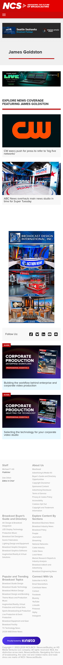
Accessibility (37, 500)
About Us (38, 465)
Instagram (36, 615)
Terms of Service (39, 493)
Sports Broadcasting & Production (16, 610)
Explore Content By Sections (44, 517)
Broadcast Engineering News (44, 571)
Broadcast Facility (9, 624)
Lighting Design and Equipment (15, 543)
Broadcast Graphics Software (14, 550)
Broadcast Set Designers (12, 536)
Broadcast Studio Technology (14, 587)
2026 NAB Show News (12, 631)
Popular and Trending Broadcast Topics (15, 578)
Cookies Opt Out (39, 504)
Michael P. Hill (8, 469)
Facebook (36, 594)
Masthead (36, 469)
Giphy (34, 612)
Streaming (36, 540)
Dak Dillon (6, 477)
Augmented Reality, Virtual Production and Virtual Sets (14, 606)
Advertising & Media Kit (42, 472)
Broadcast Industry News (42, 526)
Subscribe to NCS (39, 580)
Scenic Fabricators (10, 540)
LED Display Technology (12, 529)
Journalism (37, 536)
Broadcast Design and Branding (15, 594)
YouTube (35, 601)
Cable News (37, 551)
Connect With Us (42, 576)
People (35, 533)
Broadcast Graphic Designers (14, 547)
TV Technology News (11, 628)
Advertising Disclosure (41, 489)
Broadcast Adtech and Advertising (41, 566)
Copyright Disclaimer (41, 482)
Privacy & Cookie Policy (42, 497)
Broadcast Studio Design (12, 583)
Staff (5, 465)
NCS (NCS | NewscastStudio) (39, 647)
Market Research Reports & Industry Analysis (44, 560)
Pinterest (36, 608)
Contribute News (39, 587)
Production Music (9, 532)
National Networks (40, 544)
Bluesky (35, 598)
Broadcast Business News (43, 522)
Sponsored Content (40, 486)
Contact (35, 591)
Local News (37, 554)
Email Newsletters (40, 583)
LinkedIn (36, 605)
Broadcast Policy (39, 529)
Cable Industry (38, 547)
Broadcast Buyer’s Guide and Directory (14, 517)
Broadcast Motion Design (13, 590)
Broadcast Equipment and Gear (15, 621)
